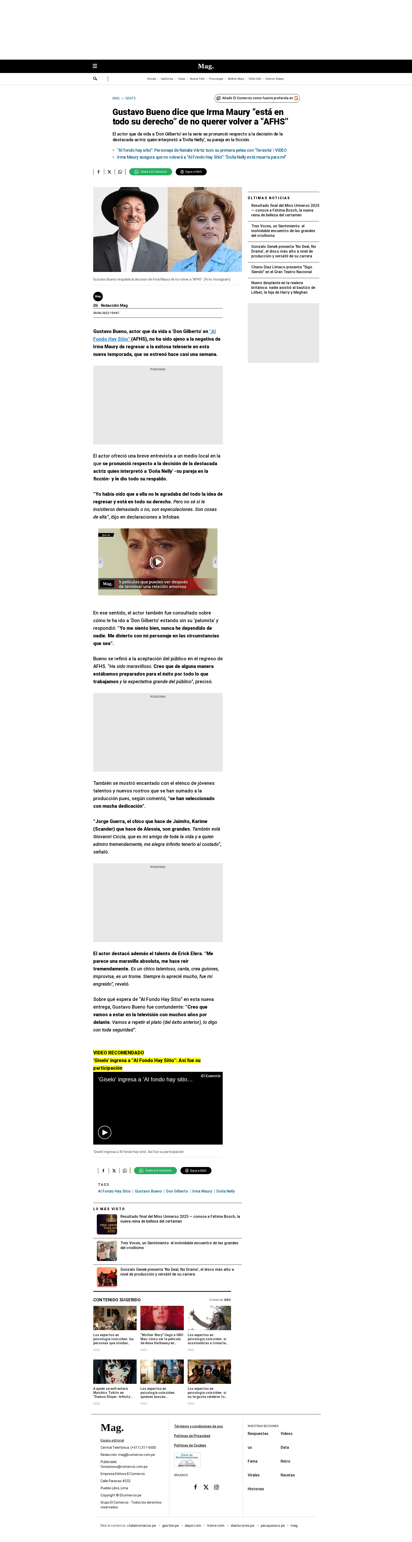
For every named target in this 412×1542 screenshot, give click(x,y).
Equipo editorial (112, 1440)
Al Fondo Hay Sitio (114, 1191)
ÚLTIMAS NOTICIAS (269, 198)
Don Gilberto (177, 1191)
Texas (181, 79)
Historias (256, 1489)
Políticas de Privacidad (192, 1436)
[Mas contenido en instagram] (216, 1487)
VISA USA (255, 79)
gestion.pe (170, 1525)
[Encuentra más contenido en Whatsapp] (120, 172)
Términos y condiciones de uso (198, 1426)
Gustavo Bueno (148, 1191)
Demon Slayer (275, 79)
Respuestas (258, 1433)
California (167, 79)
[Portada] (112, 1436)
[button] (104, 1132)
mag (294, 1525)
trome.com (216, 1525)
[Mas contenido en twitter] (206, 1487)
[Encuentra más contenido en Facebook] (98, 172)
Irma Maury (202, 1191)
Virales (254, 1475)
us (250, 1447)
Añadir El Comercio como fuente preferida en (257, 98)
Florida (151, 79)
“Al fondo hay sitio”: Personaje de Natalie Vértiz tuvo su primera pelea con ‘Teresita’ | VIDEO (202, 150)
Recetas (288, 1475)
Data (285, 1447)
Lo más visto (109, 1209)
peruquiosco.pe (273, 1525)
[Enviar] (95, 79)
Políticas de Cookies (190, 1445)
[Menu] (97, 66)
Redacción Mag (114, 305)
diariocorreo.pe (243, 1525)
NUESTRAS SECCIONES (263, 1426)
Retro (285, 1461)
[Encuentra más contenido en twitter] (109, 172)
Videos (287, 1433)
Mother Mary (236, 79)
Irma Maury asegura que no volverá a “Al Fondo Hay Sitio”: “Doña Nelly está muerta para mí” (202, 157)
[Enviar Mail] (96, 305)
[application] (158, 1108)
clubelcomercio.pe (142, 1525)
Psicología (216, 79)
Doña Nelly (225, 1191)
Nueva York (197, 79)
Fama (253, 1461)
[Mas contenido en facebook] (195, 1487)
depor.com (193, 1525)
